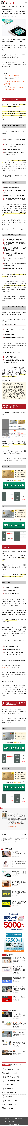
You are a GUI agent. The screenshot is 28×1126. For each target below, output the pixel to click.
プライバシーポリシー (17, 1121)
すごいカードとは (9, 1118)
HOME (4, 6)
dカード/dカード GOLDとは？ (12, 75)
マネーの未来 (17, 823)
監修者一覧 (7, 1121)
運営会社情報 (18, 1118)
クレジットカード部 (12, 6)
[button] (26, 2)
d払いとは (7, 84)
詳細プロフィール (12, 826)
